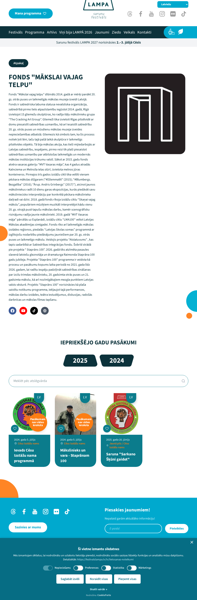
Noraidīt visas (99, 579)
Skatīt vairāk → (98, 589)
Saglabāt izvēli (70, 579)
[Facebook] (12, 311)
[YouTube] (23, 311)
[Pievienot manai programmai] (15, 428)
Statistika (118, 568)
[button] (191, 542)
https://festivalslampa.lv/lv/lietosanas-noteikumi (105, 559)
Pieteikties (177, 528)
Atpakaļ (18, 63)
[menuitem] (16, 32)
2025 (80, 360)
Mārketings (145, 568)
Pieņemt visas (127, 579)
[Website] (45, 311)
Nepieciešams (63, 568)
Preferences (91, 568)
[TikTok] (34, 311)
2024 (116, 360)
